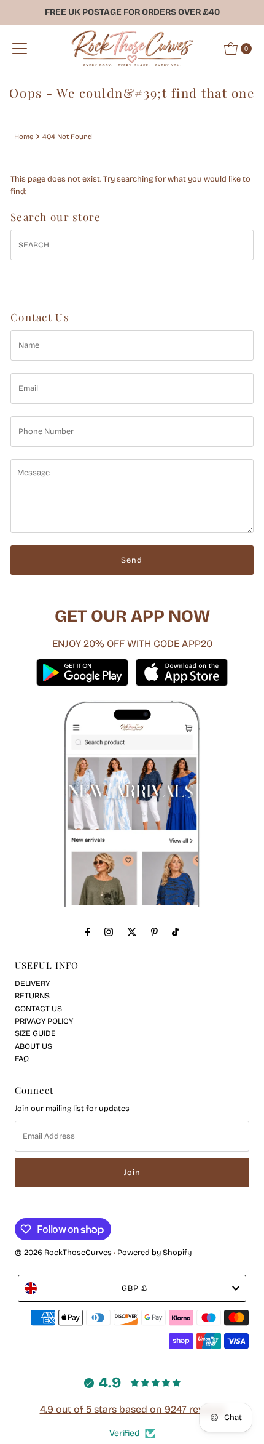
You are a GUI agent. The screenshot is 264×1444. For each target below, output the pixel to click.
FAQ (22, 1058)
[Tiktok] (175, 932)
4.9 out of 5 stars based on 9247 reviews (132, 1409)
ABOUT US (33, 1046)
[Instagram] (108, 932)
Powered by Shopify (154, 1252)
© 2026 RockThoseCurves (63, 1252)
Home (23, 136)
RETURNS (32, 995)
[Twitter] (132, 932)
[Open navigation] (19, 48)
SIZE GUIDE (35, 1033)
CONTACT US (38, 1008)
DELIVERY (32, 983)
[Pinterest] (154, 932)
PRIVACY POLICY (44, 1020)
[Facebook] (87, 932)
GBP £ (134, 1288)
